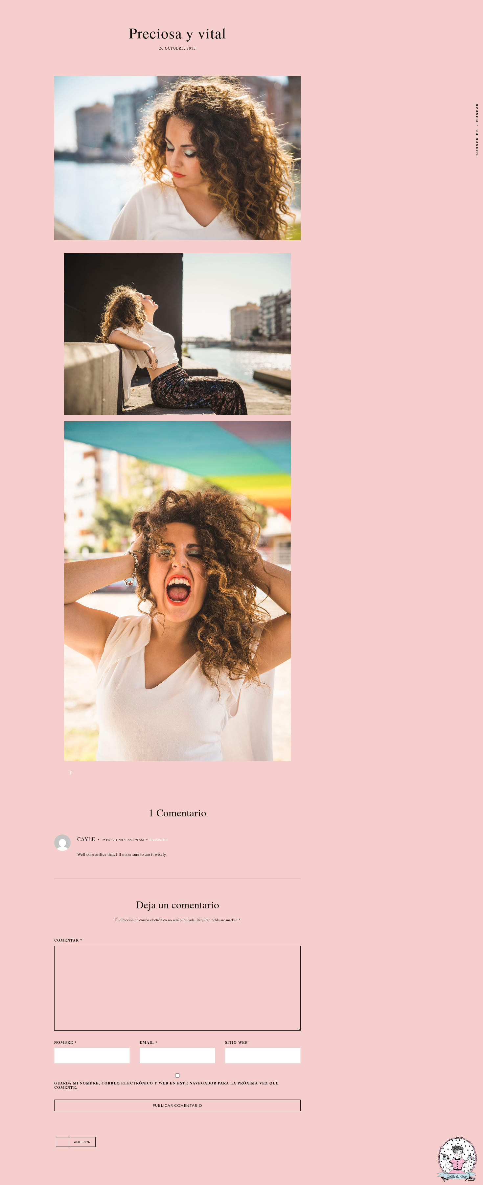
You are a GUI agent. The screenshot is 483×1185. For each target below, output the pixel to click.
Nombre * (65, 1042)
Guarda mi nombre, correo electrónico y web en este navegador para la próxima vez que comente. (166, 1085)
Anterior (82, 1142)
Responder (158, 840)
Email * (149, 1042)
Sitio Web (236, 1042)
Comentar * (68, 940)
